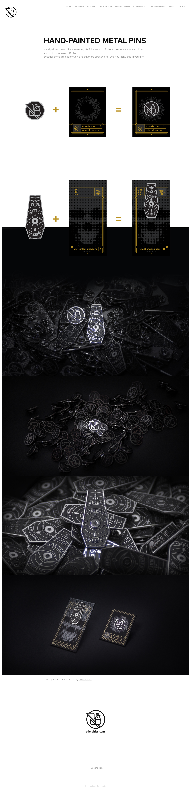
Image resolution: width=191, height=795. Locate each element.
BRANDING (79, 6)
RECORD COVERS (122, 6)
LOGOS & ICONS (105, 6)
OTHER (171, 6)
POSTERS (91, 6)
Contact (181, 6)
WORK (68, 6)
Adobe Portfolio (100, 786)
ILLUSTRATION (139, 6)
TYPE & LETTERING (156, 6)
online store (85, 679)
